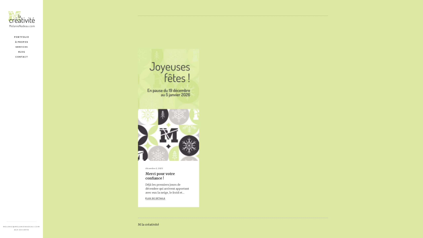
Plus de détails (155, 198)
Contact (21, 57)
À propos (21, 42)
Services (22, 47)
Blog (21, 52)
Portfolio (21, 37)
